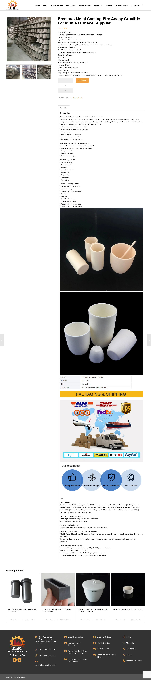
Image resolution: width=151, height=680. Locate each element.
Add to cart (82, 80)
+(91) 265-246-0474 (47, 655)
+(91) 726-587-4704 (47, 649)
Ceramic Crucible (78, 98)
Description (63, 108)
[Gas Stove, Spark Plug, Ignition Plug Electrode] (149, 340)
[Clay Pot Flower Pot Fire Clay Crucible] (2, 340)
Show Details (30, 620)
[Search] (143, 5)
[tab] (64, 107)
